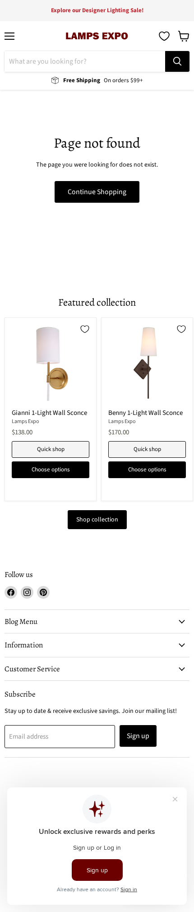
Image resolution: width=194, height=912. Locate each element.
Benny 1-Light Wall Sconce (145, 413)
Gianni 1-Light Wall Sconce (49, 413)
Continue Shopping (97, 192)
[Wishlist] (164, 36)
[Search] (177, 61)
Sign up (138, 736)
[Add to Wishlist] (85, 329)
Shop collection (97, 519)
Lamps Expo (25, 421)
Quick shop (51, 449)
